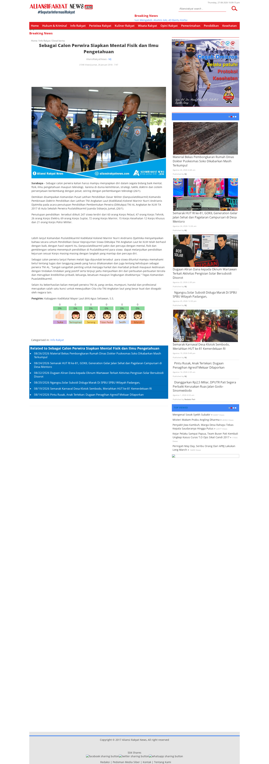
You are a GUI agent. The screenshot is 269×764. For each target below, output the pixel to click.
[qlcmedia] (99, 762)
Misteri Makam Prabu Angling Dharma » (197, 419)
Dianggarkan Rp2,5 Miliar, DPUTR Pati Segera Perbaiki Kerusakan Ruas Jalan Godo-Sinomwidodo (204, 386)
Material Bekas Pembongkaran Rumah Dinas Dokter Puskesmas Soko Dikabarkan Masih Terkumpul (203, 161)
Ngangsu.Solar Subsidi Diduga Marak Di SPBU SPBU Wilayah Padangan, (95, 382)
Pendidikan (211, 25)
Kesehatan (229, 25)
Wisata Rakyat (147, 25)
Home (35, 25)
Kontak (147, 762)
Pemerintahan (190, 25)
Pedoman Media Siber (126, 762)
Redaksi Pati (189, 399)
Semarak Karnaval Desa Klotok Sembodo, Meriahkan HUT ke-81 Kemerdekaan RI (101, 388)
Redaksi (105, 762)
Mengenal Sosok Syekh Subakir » (192, 414)
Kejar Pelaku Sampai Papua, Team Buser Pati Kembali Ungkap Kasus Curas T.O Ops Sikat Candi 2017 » (205, 435)
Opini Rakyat (169, 25)
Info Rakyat (78, 25)
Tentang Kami (162, 762)
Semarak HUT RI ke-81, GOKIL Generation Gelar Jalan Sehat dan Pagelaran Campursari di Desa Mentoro (205, 217)
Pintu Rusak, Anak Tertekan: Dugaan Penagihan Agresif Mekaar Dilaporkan (97, 394)
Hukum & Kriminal (54, 25)
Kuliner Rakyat (124, 25)
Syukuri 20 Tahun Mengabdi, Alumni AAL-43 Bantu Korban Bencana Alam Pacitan (158, 20)
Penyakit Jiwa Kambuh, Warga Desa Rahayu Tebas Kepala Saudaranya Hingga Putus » (203, 426)
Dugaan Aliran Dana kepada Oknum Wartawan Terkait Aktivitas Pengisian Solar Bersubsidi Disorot (205, 273)
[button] (234, 8)
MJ (110, 59)
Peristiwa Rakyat (100, 25)
